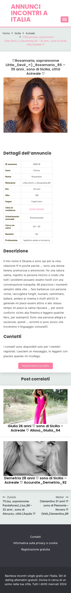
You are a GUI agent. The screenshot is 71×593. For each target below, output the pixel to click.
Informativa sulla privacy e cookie (35, 543)
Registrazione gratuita (35, 365)
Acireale (40, 209)
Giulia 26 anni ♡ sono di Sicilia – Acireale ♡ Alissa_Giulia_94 (35, 428)
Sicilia (32, 209)
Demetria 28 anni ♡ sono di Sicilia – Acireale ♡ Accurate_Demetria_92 (35, 480)
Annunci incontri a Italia (29, 13)
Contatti (35, 536)
